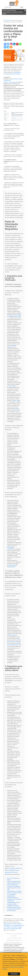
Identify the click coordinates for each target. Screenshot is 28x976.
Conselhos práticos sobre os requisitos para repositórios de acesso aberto (14, 909)
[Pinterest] (17, 44)
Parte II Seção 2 (13, 385)
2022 (7, 945)
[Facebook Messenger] (5, 47)
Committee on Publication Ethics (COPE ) (14, 316)
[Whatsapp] (20, 44)
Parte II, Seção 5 (12, 635)
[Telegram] (8, 47)
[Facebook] (5, 44)
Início (5, 20)
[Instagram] (11, 44)
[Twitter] (8, 44)
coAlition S (11, 945)
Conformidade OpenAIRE (9, 950)
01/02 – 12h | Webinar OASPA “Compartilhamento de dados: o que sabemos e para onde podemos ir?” (13, 940)
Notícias (16, 944)
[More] (11, 47)
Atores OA (9, 20)
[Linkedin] (14, 44)
